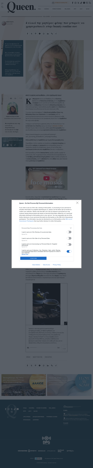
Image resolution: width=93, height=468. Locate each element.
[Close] (78, 203)
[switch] (69, 232)
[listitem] (46, 228)
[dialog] (46, 234)
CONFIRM (33, 258)
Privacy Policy (57, 264)
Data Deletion (36, 264)
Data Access (46, 264)
